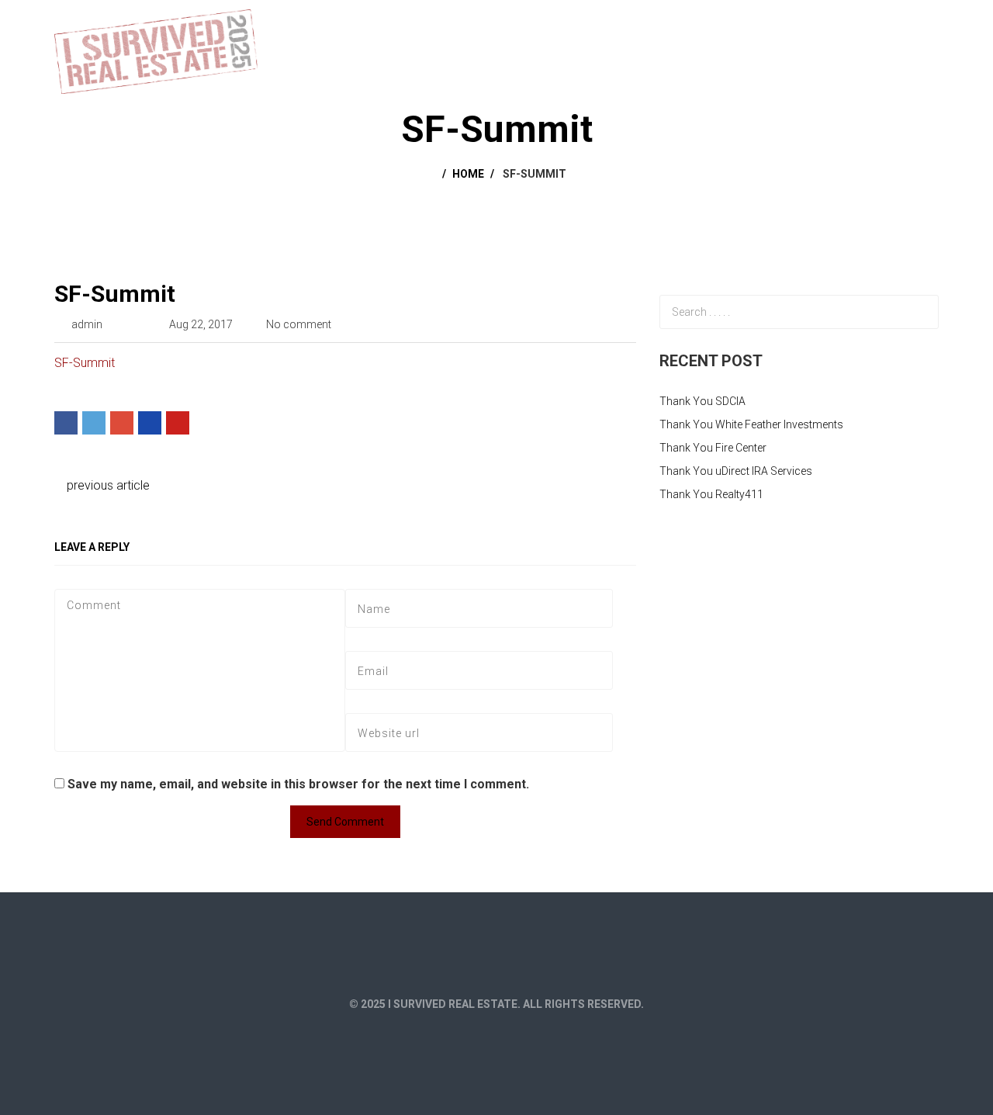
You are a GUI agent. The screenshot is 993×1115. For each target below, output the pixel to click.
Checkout (811, 25)
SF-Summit (114, 293)
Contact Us (895, 25)
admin (86, 324)
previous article (107, 485)
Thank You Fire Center (712, 447)
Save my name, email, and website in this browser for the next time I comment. (298, 784)
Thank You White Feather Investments (751, 424)
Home (619, 25)
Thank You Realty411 (711, 494)
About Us (684, 25)
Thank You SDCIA (702, 401)
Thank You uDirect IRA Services (735, 471)
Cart (746, 25)
